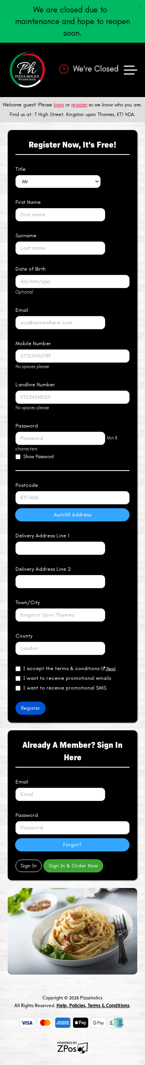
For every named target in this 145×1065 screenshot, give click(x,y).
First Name (28, 202)
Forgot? (72, 844)
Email (21, 310)
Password (26, 425)
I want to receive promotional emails (67, 678)
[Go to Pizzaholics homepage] (27, 69)
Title (20, 169)
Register (30, 708)
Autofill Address (72, 514)
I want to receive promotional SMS (64, 688)
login (59, 105)
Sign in (28, 865)
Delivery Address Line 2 (43, 569)
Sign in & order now (73, 865)
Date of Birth (30, 269)
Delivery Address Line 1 (42, 535)
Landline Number (35, 384)
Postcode (26, 485)
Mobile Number (33, 343)
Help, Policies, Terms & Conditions (93, 1005)
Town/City (27, 602)
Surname (25, 235)
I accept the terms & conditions (69, 668)
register (79, 105)
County (23, 635)
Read (110, 668)
